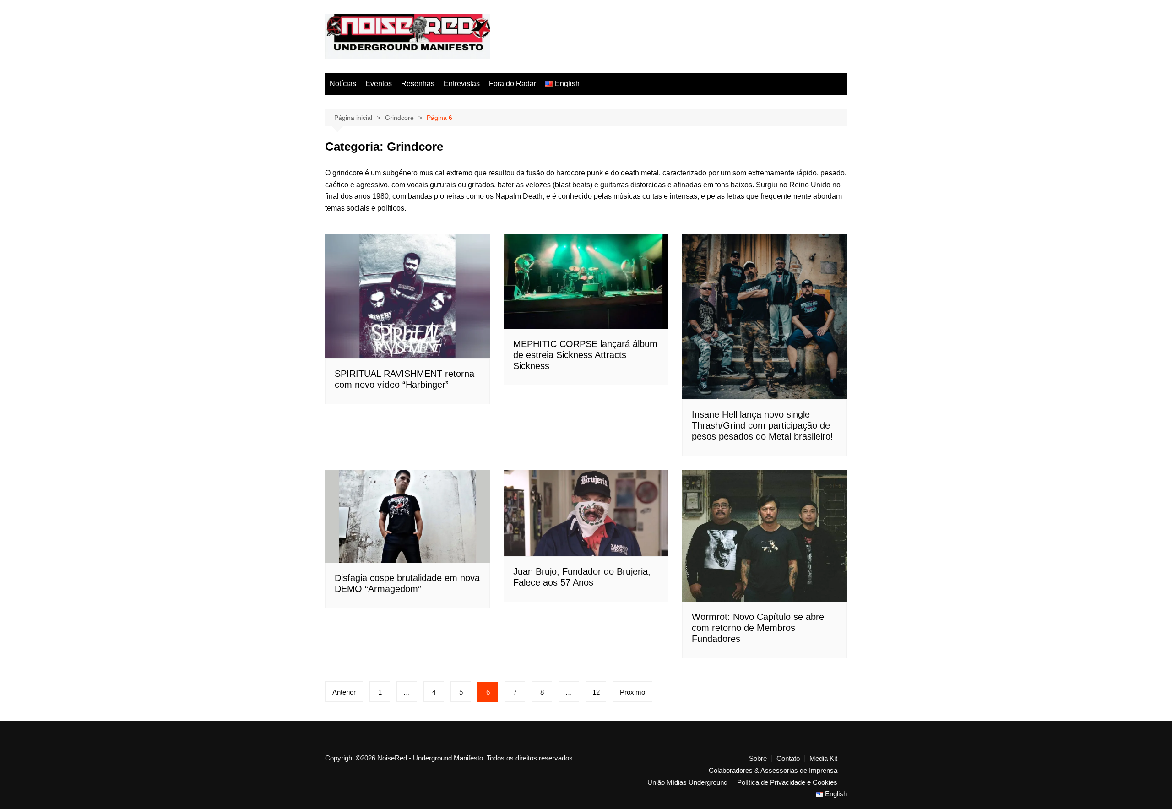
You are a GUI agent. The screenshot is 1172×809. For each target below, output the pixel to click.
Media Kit (823, 758)
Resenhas (417, 83)
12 (596, 692)
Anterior (344, 692)
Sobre (758, 758)
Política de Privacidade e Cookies (787, 782)
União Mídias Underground (687, 782)
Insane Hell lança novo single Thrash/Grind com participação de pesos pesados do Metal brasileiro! (762, 425)
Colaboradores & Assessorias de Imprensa (773, 770)
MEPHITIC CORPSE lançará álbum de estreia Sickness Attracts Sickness (585, 355)
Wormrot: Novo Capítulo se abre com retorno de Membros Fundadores (758, 628)
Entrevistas (462, 83)
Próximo (632, 692)
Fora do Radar (512, 83)
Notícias (343, 83)
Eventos (378, 83)
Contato (788, 758)
